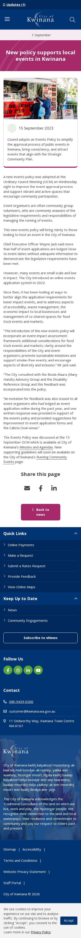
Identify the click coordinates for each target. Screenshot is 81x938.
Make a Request (20, 555)
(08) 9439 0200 (21, 701)
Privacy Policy (41, 932)
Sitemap (9, 849)
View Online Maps (21, 587)
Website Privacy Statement (24, 871)
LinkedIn (54, 488)
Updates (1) (16, 4)
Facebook (40, 488)
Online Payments (21, 545)
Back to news (47, 512)
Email (27, 488)
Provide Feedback (22, 576)
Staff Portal (12, 883)
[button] (72, 20)
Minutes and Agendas (36, 447)
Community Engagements (28, 620)
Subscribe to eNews (51, 637)
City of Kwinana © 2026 (21, 894)
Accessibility (31, 849)
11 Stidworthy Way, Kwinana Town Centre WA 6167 (41, 723)
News (12, 610)
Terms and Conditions (20, 860)
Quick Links (14, 533)
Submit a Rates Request (26, 566)
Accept (69, 920)
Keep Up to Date (20, 598)
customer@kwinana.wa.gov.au (32, 711)
